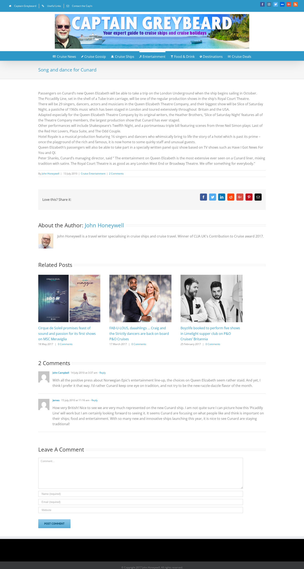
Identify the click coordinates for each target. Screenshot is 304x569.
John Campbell (61, 372)
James (56, 400)
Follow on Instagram (154, 551)
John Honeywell (50, 173)
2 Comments (116, 173)
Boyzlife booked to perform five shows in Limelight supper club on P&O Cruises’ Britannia (210, 333)
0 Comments (65, 344)
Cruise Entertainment (93, 173)
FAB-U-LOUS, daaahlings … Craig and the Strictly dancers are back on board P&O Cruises (139, 333)
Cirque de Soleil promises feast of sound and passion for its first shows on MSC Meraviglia (67, 333)
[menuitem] (22, 6)
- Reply (101, 372)
